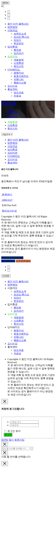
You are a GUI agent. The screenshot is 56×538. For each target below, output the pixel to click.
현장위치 (19, 43)
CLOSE (5, 276)
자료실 (17, 95)
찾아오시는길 (9, 210)
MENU (5, 3)
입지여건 (19, 53)
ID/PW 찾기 (7, 440)
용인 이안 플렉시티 (18, 24)
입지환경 (12, 46)
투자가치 (19, 66)
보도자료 (19, 92)
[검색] (8, 15)
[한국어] (8, 11)
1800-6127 (7, 200)
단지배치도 (14, 69)
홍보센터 (12, 89)
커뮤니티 (19, 79)
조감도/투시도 (21, 37)
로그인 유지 (14, 431)
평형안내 (19, 73)
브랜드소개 (20, 33)
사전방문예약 (23, 261)
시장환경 (19, 63)
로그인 (8, 434)
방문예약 (12, 27)
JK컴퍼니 (6, 194)
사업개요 (12, 30)
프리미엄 (12, 56)
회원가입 (19, 440)
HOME (11, 110)
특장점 (17, 50)
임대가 (17, 40)
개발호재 (19, 59)
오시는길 (12, 86)
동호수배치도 (21, 76)
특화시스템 (20, 82)
